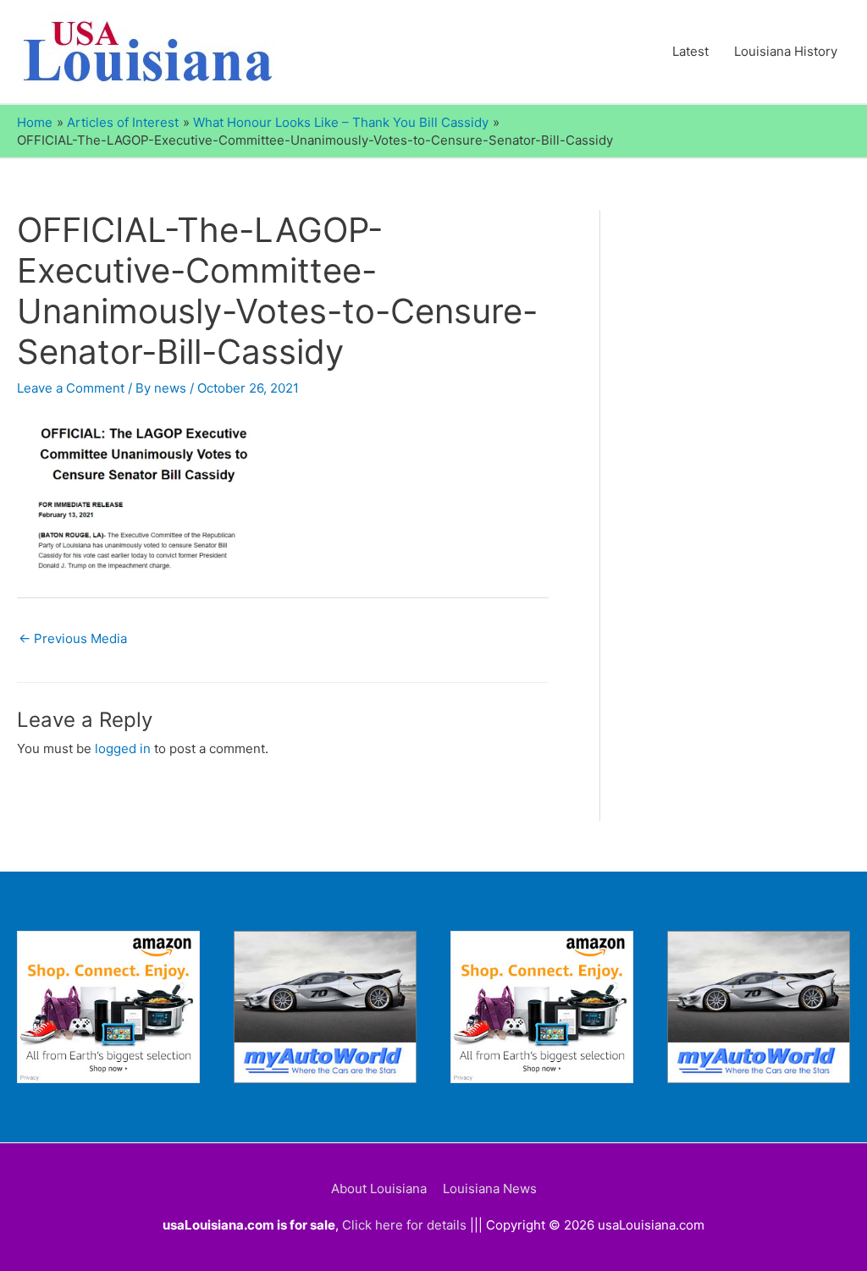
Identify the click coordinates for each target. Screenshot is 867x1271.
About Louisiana (379, 1188)
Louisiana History (785, 51)
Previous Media (73, 638)
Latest (690, 51)
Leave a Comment (70, 388)
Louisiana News (490, 1188)
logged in (123, 748)
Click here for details (404, 1225)
